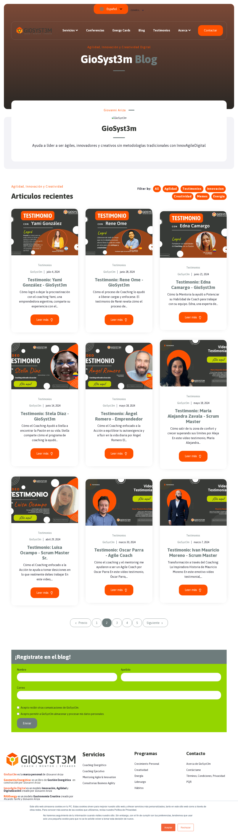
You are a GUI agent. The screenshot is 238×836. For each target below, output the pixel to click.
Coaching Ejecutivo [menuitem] (93, 771)
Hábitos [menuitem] (139, 788)
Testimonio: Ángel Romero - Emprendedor (119, 416)
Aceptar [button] (168, 827)
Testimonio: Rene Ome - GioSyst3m (119, 282)
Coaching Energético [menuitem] (94, 765)
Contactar (210, 30)
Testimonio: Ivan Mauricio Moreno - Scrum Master (193, 552)
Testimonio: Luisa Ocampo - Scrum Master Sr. (44, 553)
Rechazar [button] (186, 827)
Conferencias (95, 30)
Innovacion (215, 188)
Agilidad (171, 188)
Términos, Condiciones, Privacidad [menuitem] (205, 775)
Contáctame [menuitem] (193, 769)
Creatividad (183, 196)
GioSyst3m (36, 271)
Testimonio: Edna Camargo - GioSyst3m (193, 284)
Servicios (68, 30)
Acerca (182, 30)
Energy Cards (121, 30)
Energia (219, 196)
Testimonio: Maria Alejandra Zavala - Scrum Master (193, 416)
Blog (142, 30)
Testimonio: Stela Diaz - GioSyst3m (45, 416)
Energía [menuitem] (138, 775)
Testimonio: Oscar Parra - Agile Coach (119, 552)
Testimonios (161, 30)
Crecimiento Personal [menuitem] (146, 763)
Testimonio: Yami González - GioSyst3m (45, 282)
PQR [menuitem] (189, 781)
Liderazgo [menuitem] (140, 781)
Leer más (42, 319)
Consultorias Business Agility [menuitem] (99, 783)
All (157, 188)
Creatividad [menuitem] (141, 769)
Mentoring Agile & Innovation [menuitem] (99, 777)
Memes (202, 196)
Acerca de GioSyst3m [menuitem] (198, 763)
